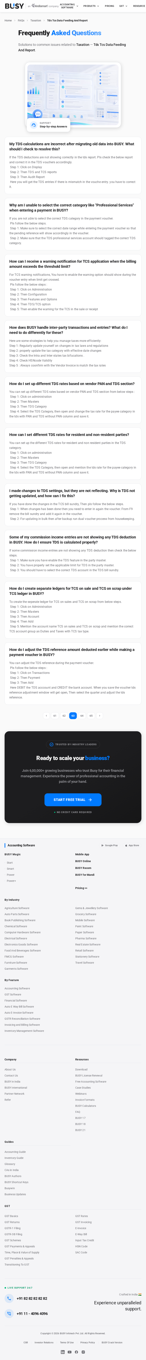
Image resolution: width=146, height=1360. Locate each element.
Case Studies (83, 1087)
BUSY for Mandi (84, 874)
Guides (9, 1141)
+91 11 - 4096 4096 (32, 1313)
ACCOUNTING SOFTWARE (67, 6)
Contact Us (11, 1075)
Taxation (35, 20)
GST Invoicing (83, 1222)
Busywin (10, 1188)
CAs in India (12, 1170)
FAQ (77, 1111)
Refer (8, 1099)
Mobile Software (85, 920)
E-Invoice (80, 1228)
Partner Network (14, 1093)
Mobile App (82, 854)
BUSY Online (83, 861)
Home (8, 20)
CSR (26, 1342)
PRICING (109, 6)
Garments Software (16, 968)
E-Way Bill (81, 1234)
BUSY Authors (13, 1176)
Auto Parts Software (17, 914)
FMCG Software (14, 956)
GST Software (13, 994)
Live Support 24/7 (20, 1288)
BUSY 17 (80, 1117)
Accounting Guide (15, 1151)
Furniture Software (16, 962)
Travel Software (84, 962)
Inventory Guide (14, 1157)
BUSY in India (12, 1081)
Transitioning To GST (17, 1264)
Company (10, 1059)
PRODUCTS (89, 6)
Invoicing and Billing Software (22, 1024)
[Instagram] (83, 1352)
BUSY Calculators (85, 1105)
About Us (10, 1069)
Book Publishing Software (20, 920)
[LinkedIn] (63, 1352)
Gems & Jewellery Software (91, 908)
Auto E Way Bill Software (19, 1006)
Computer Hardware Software (22, 932)
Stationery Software (87, 956)
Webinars (80, 1093)
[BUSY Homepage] (32, 6)
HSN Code (81, 1246)
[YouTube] (69, 1352)
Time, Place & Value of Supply (22, 1252)
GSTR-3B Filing (13, 1234)
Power (10, 874)
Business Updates (15, 1194)
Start (11, 863)
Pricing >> (81, 888)
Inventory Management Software (24, 1030)
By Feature (12, 980)
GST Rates (81, 1216)
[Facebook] (76, 1352)
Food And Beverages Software (23, 950)
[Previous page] (46, 715)
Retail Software (84, 950)
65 (91, 715)
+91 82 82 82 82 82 (32, 1298)
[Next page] (99, 715)
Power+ (11, 880)
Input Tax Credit (84, 1240)
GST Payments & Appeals (20, 1246)
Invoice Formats (84, 1099)
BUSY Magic (13, 854)
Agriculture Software (17, 908)
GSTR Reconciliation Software (22, 1018)
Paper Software (84, 932)
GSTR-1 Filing (13, 1228)
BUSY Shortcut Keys (17, 1182)
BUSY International (16, 1087)
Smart (10, 868)
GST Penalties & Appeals (19, 1258)
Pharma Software (85, 938)
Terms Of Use (67, 1342)
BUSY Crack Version (112, 1342)
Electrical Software (16, 938)
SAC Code (81, 1252)
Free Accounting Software (90, 1081)
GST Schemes (13, 1240)
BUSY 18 (80, 1124)
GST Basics (11, 1216)
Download (81, 1069)
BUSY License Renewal (88, 1075)
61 (54, 715)
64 (81, 715)
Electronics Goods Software (21, 944)
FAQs (21, 20)
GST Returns (12, 1222)
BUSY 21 (80, 1130)
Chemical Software (16, 926)
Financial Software (16, 1000)
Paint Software (84, 926)
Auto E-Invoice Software (19, 1012)
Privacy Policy (87, 1342)
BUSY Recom (83, 867)
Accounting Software (21, 845)
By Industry (12, 899)
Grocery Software (85, 914)
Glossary (10, 1163)
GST (121, 6)
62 (64, 715)
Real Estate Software (87, 944)
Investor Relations (44, 1342)
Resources (82, 1059)
